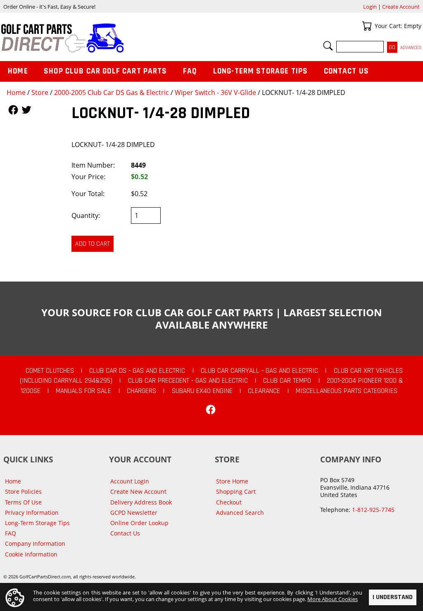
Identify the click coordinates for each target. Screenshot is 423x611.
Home (16, 92)
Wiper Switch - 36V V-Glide (215, 92)
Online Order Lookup (139, 523)
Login (370, 6)
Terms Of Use (23, 502)
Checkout (229, 502)
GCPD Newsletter (133, 512)
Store (39, 92)
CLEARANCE (264, 390)
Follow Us (13, 109)
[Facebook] (210, 409)
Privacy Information (32, 512)
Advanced (410, 48)
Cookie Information (31, 554)
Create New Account (138, 491)
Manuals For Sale (83, 390)
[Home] (106, 38)
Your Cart (366, 26)
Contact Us (346, 71)
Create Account (401, 6)
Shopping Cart (236, 491)
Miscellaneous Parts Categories (346, 390)
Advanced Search (240, 512)
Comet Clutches (50, 370)
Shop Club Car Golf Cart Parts (105, 71)
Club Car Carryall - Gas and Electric (259, 370)
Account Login (129, 481)
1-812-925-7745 (373, 510)
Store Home (232, 481)
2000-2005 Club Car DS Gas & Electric (111, 92)
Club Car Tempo (287, 380)
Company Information (35, 543)
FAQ (190, 71)
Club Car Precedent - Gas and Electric (188, 380)
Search (328, 45)
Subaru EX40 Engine (202, 390)
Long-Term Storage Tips (260, 71)
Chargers (141, 390)
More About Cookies (332, 599)
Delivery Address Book (141, 502)
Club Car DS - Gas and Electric (137, 370)
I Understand (393, 597)
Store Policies (23, 491)
